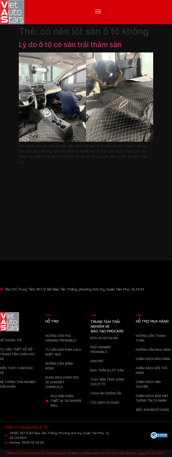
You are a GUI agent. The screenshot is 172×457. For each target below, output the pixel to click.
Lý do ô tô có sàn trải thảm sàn (70, 44)
